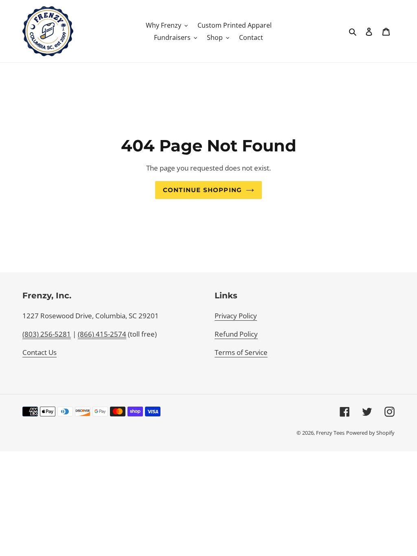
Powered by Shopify (370, 432)
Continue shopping (202, 190)
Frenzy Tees (330, 432)
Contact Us (39, 352)
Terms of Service (241, 352)
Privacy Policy (236, 315)
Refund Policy (236, 334)
